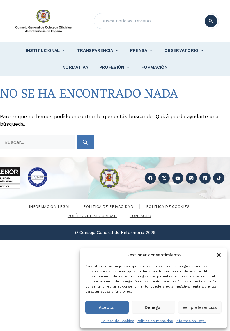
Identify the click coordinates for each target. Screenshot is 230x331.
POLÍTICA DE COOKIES (168, 206)
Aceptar (107, 307)
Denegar (153, 307)
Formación (154, 67)
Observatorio (181, 50)
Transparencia (95, 50)
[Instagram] (191, 178)
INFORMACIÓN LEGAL (50, 206)
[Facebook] (150, 178)
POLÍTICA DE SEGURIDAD (92, 216)
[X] (164, 178)
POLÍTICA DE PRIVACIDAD (108, 206)
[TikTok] (218, 178)
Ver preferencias (200, 307)
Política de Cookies (117, 321)
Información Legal (191, 321)
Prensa (139, 50)
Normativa (75, 67)
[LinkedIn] (205, 178)
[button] (219, 255)
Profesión (112, 67)
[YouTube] (177, 178)
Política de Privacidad (155, 321)
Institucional (43, 50)
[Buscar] (211, 21)
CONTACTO (140, 216)
